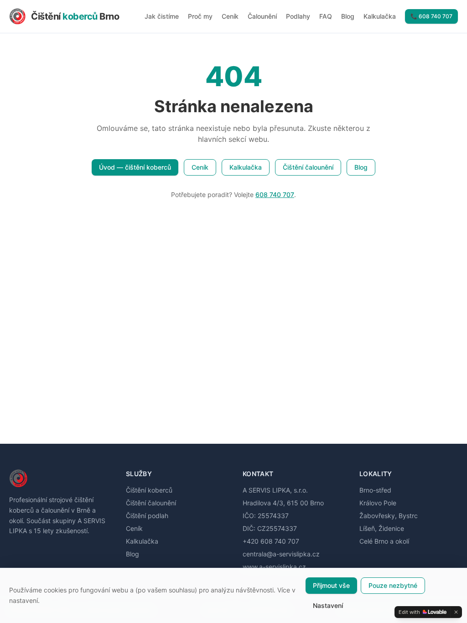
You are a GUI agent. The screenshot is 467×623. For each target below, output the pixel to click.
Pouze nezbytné (392, 585)
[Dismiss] (456, 612)
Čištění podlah (147, 515)
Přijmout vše (331, 585)
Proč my (200, 16)
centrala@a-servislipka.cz (281, 554)
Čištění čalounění (308, 167)
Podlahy (298, 16)
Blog (347, 16)
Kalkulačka (379, 16)
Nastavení (328, 605)
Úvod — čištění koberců (135, 167)
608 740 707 (274, 194)
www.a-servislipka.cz (274, 567)
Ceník (230, 16)
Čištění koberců (149, 490)
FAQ (325, 16)
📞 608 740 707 (431, 16)
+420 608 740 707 (271, 541)
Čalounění (262, 16)
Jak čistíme (162, 16)
